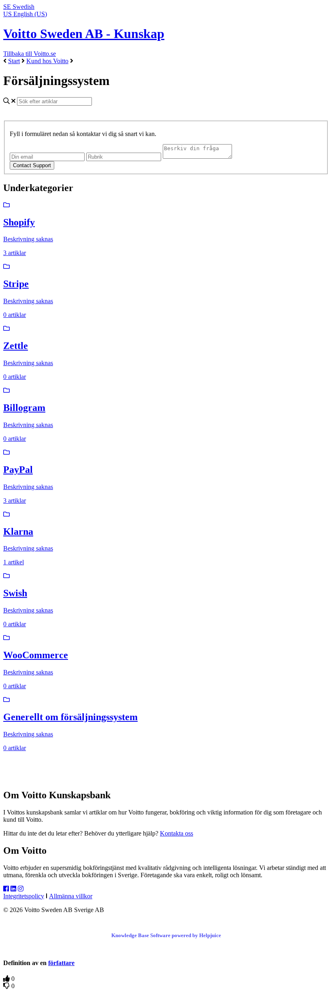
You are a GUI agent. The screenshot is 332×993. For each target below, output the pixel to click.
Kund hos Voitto (47, 60)
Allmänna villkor (70, 896)
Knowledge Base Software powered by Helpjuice (166, 935)
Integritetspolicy (23, 896)
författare (61, 962)
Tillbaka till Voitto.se (29, 53)
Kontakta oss (176, 833)
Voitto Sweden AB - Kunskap (83, 33)
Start (14, 60)
